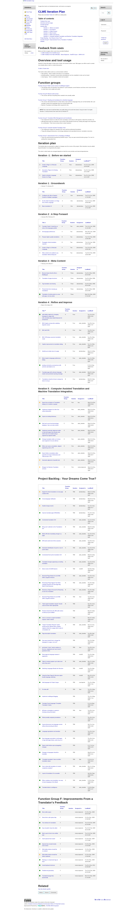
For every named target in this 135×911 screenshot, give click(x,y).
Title (43, 161)
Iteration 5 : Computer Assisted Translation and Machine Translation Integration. (63, 36)
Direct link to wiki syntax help (49, 817)
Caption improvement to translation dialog (52, 344)
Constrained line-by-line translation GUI (52, 554)
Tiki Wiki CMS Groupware (52, 905)
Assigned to (80, 222)
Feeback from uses (45, 21)
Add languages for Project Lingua (50, 682)
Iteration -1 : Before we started (51, 28)
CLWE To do (29, 20)
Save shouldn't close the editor (49, 828)
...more (31, 53)
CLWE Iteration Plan (51, 11)
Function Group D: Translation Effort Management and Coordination (55, 118)
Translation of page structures (49, 278)
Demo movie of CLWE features (49, 568)
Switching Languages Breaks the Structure (52, 668)
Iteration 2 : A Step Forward (50, 31)
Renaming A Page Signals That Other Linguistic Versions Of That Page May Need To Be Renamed (51, 584)
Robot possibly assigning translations (51, 717)
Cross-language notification (49, 498)
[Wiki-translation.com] (28, 1)
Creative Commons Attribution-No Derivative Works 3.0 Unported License (46, 903)
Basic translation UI (47, 206)
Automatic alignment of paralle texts (51, 460)
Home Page (29, 12)
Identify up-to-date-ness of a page (50, 351)
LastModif (87, 161)
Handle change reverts (47, 505)
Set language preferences (48, 231)
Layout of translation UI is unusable (51, 773)
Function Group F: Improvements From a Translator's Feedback (56, 39)
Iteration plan (43, 26)
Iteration (71, 161)
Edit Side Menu (28, 38)
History (41, 892)
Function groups (44, 24)
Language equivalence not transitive (51, 731)
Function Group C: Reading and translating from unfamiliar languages (55, 100)
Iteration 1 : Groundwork (50, 29)
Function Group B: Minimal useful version (48, 93)
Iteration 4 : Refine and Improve (51, 34)
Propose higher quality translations (50, 237)
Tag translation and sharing (49, 283)
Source (47, 892)
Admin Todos (49, 14)
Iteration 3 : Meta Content (50, 33)
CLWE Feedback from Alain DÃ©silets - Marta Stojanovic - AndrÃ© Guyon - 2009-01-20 (62, 54)
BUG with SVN (45, 330)
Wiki (97, 899)
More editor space (46, 812)
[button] (92, 8)
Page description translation (49, 633)
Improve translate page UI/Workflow (51, 512)
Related (42, 41)
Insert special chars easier (48, 838)
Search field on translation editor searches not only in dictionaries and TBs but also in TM (51, 454)
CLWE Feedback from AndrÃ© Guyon (50, 52)
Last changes (29, 18)
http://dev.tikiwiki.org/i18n (44, 889)
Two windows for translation (49, 822)
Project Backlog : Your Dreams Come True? (51, 38)
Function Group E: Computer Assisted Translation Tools (52, 127)
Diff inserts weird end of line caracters (51, 540)
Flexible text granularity (48, 870)
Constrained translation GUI (49, 519)
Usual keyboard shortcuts (48, 865)
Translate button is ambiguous (49, 787)
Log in (105, 42)
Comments (53, 892)
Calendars (108, 899)
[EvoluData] (41, 905)
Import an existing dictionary (49, 416)
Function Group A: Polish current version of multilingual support (53, 85)
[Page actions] (95, 8)
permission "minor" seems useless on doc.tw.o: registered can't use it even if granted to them (51, 649)
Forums (102, 899)
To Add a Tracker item (43, 68)
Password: (103, 30)
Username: (103, 24)
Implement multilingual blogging (50, 696)
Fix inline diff (45, 689)
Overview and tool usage (46, 23)
